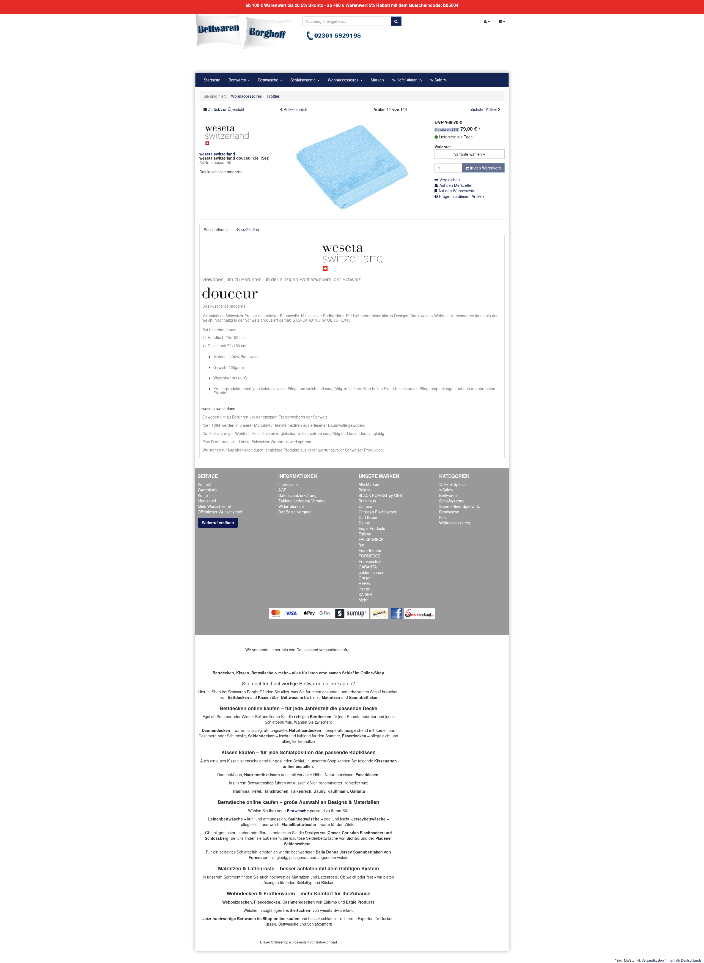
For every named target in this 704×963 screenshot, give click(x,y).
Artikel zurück (295, 109)
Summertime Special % (459, 506)
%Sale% (446, 490)
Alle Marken (369, 484)
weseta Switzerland (337, 910)
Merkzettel (207, 501)
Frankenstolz (370, 561)
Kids (443, 517)
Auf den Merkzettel (455, 185)
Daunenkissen (229, 774)
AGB (282, 490)
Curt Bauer (368, 517)
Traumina (240, 791)
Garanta (357, 791)
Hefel (256, 791)
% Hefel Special (452, 484)
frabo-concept (326, 942)
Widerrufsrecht (291, 506)
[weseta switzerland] (226, 134)
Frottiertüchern (297, 910)
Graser (365, 578)
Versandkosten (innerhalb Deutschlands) (672, 960)
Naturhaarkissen (339, 774)
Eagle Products (372, 528)
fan (361, 545)
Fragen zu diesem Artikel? (461, 196)
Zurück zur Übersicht (226, 109)
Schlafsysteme (303, 80)
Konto (203, 495)
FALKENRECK (371, 539)
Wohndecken (242, 893)
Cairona (365, 506)
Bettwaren (238, 80)
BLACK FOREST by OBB (380, 495)
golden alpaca (371, 572)
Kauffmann (338, 791)
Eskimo (365, 534)
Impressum (288, 484)
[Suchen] (396, 21)
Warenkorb (207, 490)
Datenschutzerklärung (297, 495)
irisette (364, 589)
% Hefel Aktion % (407, 80)
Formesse (258, 857)
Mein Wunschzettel (214, 506)
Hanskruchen (275, 791)
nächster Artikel (484, 109)
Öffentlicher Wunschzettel (220, 512)
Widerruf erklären (218, 522)
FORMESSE (369, 556)
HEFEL (365, 583)
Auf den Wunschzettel (456, 190)
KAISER (365, 594)
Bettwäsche (268, 80)
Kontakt (204, 484)
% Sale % (438, 80)
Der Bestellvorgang (295, 512)
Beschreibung (216, 229)
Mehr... (365, 600)
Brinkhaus (367, 501)
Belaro (364, 490)
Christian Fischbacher (378, 512)
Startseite (212, 80)
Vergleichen (449, 179)
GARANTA (368, 567)
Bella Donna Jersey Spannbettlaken (349, 852)
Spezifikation (248, 229)
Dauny (364, 523)
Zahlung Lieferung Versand (302, 501)
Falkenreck (301, 791)
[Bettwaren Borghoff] (243, 33)
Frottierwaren (279, 893)
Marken (377, 80)
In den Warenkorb (485, 168)
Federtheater (370, 550)
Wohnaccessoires (344, 80)
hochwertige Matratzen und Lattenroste (304, 877)
